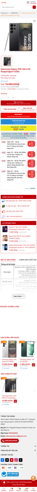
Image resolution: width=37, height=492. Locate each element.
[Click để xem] (18, 37)
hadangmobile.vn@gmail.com (16, 436)
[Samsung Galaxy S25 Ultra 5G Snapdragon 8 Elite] (9, 385)
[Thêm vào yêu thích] (35, 21)
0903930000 (13, 433)
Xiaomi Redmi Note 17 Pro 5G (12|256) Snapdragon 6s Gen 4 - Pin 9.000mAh (22, 246)
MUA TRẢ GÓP (28, 109)
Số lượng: (4, 93)
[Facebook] (2, 460)
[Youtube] (11, 460)
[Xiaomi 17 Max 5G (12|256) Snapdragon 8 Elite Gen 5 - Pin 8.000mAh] (5, 229)
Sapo (23, 484)
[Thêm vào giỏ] (15, 364)
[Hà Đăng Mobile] (10, 2)
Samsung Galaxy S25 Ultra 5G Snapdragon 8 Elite (9, 397)
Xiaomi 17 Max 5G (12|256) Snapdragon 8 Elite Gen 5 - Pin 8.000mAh (19, 228)
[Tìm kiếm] (34, 7)
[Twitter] (7, 460)
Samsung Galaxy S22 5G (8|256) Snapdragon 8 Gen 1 (27, 361)
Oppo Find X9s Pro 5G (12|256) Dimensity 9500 (19, 237)
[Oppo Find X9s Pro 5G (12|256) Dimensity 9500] (5, 238)
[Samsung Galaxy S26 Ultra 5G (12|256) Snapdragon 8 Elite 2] (9, 349)
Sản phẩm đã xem (9, 374)
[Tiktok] (20, 460)
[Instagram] (16, 460)
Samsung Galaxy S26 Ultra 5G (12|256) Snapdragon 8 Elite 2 (9, 361)
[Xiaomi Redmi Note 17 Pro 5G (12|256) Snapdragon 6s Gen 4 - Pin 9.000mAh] (5, 247)
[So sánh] (4, 81)
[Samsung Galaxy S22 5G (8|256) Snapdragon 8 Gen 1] (27, 349)
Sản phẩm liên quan (10, 337)
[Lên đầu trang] (33, 472)
